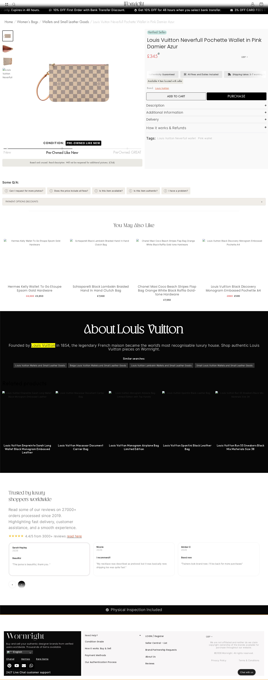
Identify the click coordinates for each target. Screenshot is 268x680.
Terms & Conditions (249, 660)
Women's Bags (27, 22)
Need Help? (91, 635)
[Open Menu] (7, 4)
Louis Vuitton (162, 88)
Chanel (10, 659)
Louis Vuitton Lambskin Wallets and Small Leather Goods (161, 365)
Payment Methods (95, 655)
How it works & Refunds (166, 128)
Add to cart (176, 96)
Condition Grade (94, 641)
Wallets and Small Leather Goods (65, 22)
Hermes (25, 659)
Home (9, 22)
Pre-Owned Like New (83, 143)
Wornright (134, 4)
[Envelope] (24, 665)
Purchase (237, 96)
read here (74, 536)
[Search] (14, 4)
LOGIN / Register (154, 636)
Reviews (149, 663)
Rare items (42, 659)
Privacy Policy (218, 660)
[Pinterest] (9, 665)
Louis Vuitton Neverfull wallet (176, 138)
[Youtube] (16, 665)
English (17, 652)
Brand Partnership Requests (161, 649)
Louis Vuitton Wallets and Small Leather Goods (40, 365)
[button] (7, 35)
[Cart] (261, 4)
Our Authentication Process (100, 662)
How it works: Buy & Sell (98, 648)
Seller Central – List (156, 643)
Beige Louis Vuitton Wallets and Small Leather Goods (98, 365)
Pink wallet (205, 138)
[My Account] (253, 4)
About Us (150, 656)
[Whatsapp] (31, 665)
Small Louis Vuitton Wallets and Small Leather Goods (224, 365)
